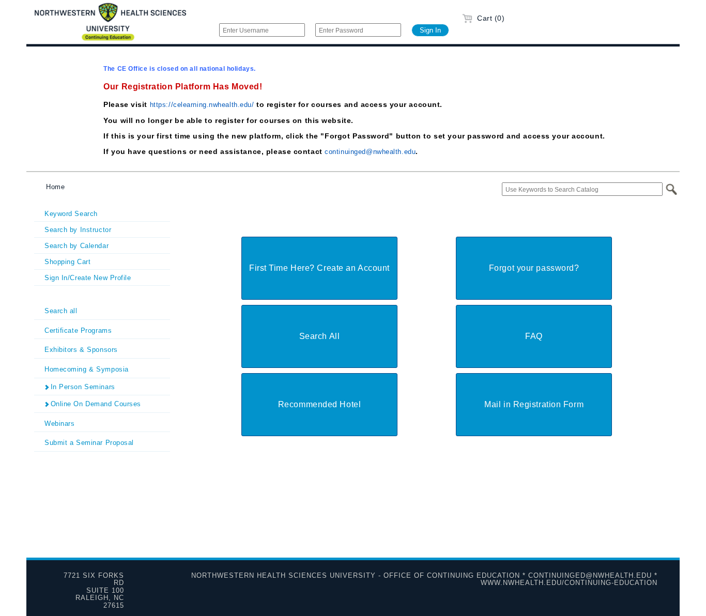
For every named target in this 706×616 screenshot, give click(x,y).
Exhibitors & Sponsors (81, 349)
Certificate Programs (78, 330)
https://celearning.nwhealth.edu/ (202, 105)
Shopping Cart (67, 262)
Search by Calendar (76, 246)
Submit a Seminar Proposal (89, 442)
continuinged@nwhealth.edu (370, 152)
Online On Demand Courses (94, 404)
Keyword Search (71, 214)
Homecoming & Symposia (86, 369)
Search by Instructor (77, 230)
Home (55, 187)
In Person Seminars (81, 387)
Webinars (59, 423)
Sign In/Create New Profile (87, 278)
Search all (61, 311)
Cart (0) (490, 18)
